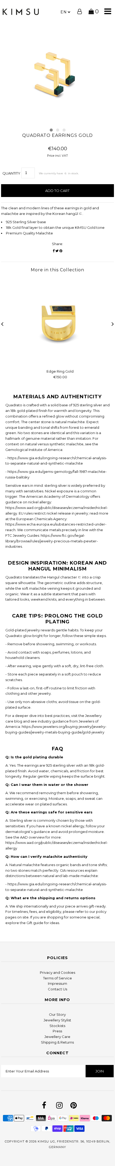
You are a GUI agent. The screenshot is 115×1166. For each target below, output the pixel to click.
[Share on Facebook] (54, 251)
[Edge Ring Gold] (60, 362)
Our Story (57, 1014)
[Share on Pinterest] (60, 251)
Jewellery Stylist (57, 1020)
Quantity (11, 173)
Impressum (57, 983)
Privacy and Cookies (57, 972)
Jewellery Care (57, 1036)
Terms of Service (57, 978)
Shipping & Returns (57, 1042)
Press (57, 1031)
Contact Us (57, 989)
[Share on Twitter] (57, 251)
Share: (57, 244)
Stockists (57, 1026)
